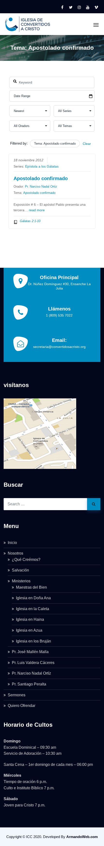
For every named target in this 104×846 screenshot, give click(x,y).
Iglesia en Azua (29, 630)
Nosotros (15, 553)
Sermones (16, 695)
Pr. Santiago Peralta (29, 684)
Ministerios (21, 581)
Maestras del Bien (31, 587)
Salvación (20, 570)
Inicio (12, 543)
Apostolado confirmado (41, 178)
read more (37, 210)
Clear (87, 144)
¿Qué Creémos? (26, 559)
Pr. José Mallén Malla (30, 652)
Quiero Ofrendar (21, 706)
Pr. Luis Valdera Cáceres (33, 663)
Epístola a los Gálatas (42, 166)
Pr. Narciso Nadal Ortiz (41, 186)
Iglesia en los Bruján (33, 641)
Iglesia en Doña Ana (33, 598)
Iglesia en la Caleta (32, 609)
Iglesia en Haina (30, 619)
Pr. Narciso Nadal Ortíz (31, 673)
